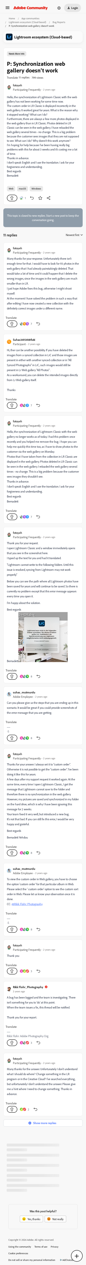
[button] (7, 9)
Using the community (19, 1246)
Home (12, 18)
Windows (36, 188)
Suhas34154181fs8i (24, 339)
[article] (43, 286)
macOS (22, 188)
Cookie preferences (18, 1253)
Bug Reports (59, 22)
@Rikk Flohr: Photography (27, 904)
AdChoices (67, 1259)
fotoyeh (17, 85)
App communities (30, 18)
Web (11, 188)
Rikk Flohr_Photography (28, 987)
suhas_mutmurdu (24, 692)
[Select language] (59, 8)
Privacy (54, 1246)
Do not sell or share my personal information (31, 1259)
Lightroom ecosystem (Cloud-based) (27, 22)
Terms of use (40, 1246)
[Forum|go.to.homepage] (30, 8)
